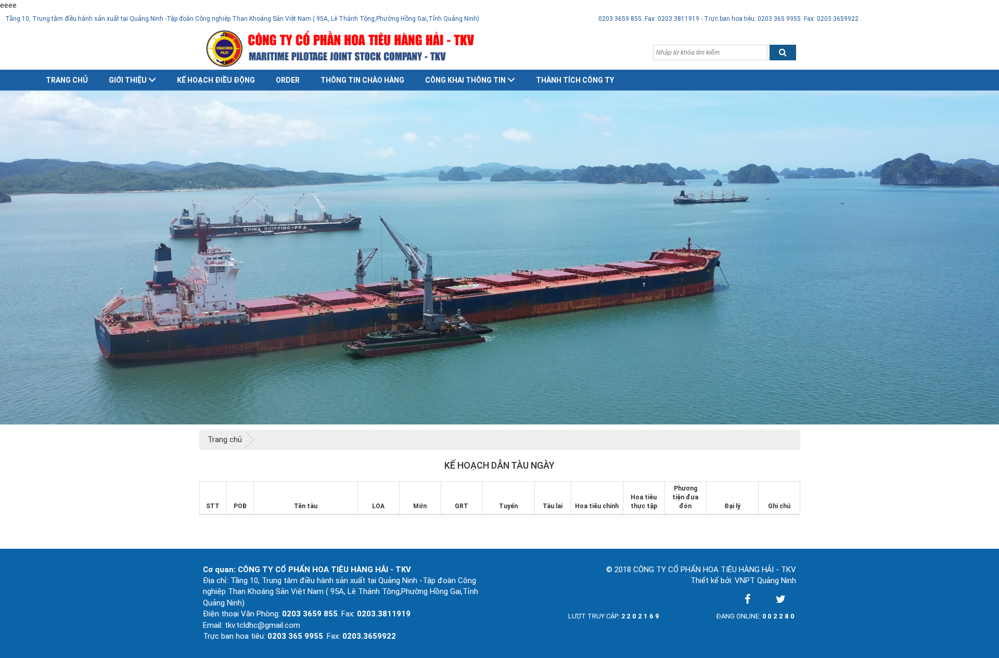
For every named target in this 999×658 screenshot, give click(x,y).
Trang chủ (67, 80)
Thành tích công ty (575, 80)
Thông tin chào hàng (362, 80)
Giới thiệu (128, 80)
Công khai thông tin (465, 80)
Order (288, 80)
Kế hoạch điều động (216, 80)
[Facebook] (747, 599)
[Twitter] (780, 599)
